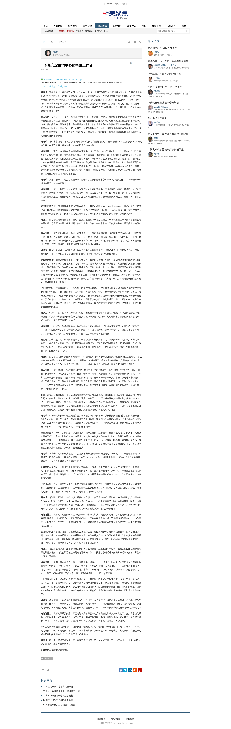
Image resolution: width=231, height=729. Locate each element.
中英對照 (62, 42)
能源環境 (102, 26)
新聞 (184, 26)
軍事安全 (87, 26)
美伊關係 (98, 31)
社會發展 (116, 26)
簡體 (117, 4)
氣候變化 (89, 31)
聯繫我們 (115, 719)
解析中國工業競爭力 (158, 118)
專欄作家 (156, 26)
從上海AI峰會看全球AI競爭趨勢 (58, 695)
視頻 (144, 26)
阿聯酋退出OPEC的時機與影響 (58, 700)
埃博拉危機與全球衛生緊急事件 (58, 686)
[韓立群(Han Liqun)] (150, 155)
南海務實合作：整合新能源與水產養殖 (168, 61)
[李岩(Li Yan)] (150, 139)
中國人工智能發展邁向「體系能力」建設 (62, 691)
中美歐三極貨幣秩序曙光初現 (163, 102)
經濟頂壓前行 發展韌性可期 (162, 48)
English (109, 4)
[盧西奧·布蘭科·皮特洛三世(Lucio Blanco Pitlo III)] (150, 66)
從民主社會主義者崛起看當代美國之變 (168, 134)
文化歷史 (131, 26)
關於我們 (101, 719)
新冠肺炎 (48, 658)
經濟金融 (72, 26)
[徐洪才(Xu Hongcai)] (150, 53)
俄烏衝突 (79, 31)
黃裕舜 (157, 91)
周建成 (56, 52)
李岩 (156, 138)
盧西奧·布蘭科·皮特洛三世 (165, 65)
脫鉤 (106, 31)
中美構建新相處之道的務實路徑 (164, 74)
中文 (45, 42)
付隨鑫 (157, 78)
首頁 (45, 26)
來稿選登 (171, 26)
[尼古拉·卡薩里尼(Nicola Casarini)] (150, 108)
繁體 (123, 4)
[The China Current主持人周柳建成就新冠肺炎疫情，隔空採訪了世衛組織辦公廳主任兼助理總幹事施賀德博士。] (62, 79)
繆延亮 (157, 122)
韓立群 (157, 154)
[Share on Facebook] (121, 670)
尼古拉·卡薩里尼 (161, 107)
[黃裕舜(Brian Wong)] (150, 92)
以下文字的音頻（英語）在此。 (56, 86)
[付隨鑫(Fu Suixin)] (150, 79)
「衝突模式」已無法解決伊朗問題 (166, 149)
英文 (53, 42)
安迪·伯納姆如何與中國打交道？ (165, 87)
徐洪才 (157, 52)
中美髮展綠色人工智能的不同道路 (59, 705)
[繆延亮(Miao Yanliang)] (150, 123)
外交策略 (58, 26)
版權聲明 (130, 719)
